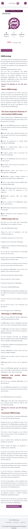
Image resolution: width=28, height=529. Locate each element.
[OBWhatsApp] (14, 3)
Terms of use (16, 522)
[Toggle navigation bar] (2, 3)
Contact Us (23, 522)
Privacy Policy (9, 522)
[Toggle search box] (25, 3)
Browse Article (7, 50)
